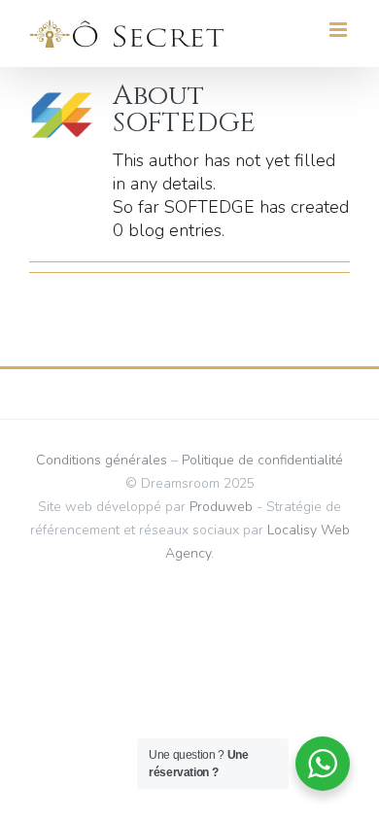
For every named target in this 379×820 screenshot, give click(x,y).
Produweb (221, 506)
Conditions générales (101, 460)
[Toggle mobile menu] (339, 29)
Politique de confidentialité (262, 460)
